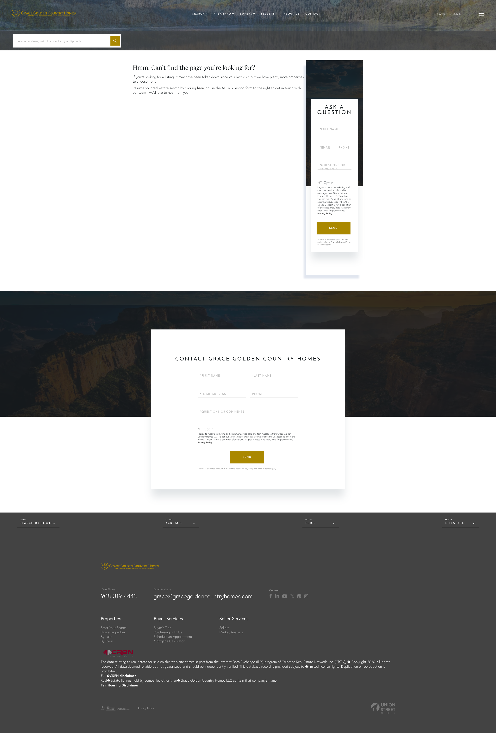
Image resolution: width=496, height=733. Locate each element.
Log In (457, 14)
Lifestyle (454, 523)
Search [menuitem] (198, 14)
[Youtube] (284, 596)
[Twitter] (292, 596)
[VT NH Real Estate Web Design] (383, 708)
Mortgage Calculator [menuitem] (169, 641)
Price (310, 523)
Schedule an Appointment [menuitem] (173, 636)
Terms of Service (264, 468)
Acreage (173, 523)
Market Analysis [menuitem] (231, 632)
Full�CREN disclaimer (118, 675)
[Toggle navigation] (481, 14)
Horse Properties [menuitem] (113, 632)
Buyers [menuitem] (246, 14)
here (200, 88)
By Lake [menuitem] (106, 636)
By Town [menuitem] (107, 641)
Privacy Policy (325, 213)
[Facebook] (270, 596)
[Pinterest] (299, 596)
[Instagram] (306, 596)
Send (333, 228)
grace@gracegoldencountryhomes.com (203, 596)
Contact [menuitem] (312, 14)
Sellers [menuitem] (268, 14)
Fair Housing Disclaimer (119, 685)
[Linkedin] (277, 596)
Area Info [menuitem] (222, 14)
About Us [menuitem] (291, 14)
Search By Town (36, 523)
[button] (115, 41)
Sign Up (441, 14)
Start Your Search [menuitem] (114, 627)
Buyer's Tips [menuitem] (162, 627)
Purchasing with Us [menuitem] (168, 632)
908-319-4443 (119, 596)
